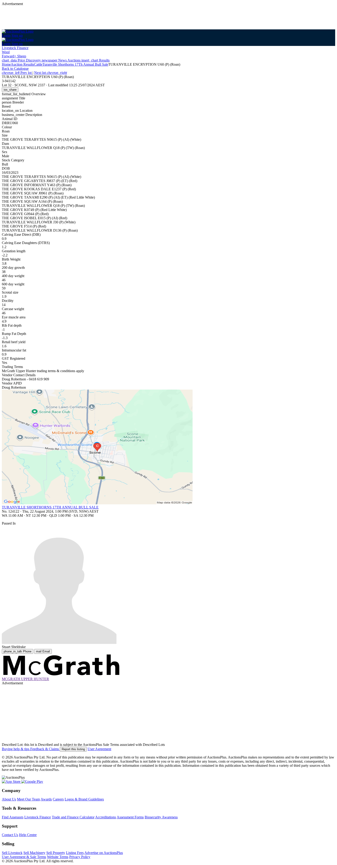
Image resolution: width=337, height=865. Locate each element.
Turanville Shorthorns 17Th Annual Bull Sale (75, 64)
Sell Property (55, 853)
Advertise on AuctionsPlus (103, 853)
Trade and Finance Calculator (73, 817)
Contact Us (10, 835)
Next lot (50, 73)
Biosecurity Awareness (161, 817)
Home (6, 64)
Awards (46, 799)
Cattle (38, 64)
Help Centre (28, 835)
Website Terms (57, 857)
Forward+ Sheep (14, 56)
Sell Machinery (34, 853)
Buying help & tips (16, 749)
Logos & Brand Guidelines (84, 799)
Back (15, 68)
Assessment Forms (130, 817)
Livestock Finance (15, 48)
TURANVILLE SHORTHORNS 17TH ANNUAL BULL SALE (50, 507)
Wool (6, 52)
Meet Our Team (28, 799)
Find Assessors (12, 817)
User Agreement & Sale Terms (24, 857)
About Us (9, 799)
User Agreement (99, 749)
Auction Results (22, 64)
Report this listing (73, 749)
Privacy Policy (79, 857)
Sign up (17, 35)
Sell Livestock (12, 853)
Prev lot (17, 73)
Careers (58, 799)
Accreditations (105, 817)
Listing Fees (75, 853)
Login (6, 35)
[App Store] (11, 782)
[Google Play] (32, 782)
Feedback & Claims (45, 749)
